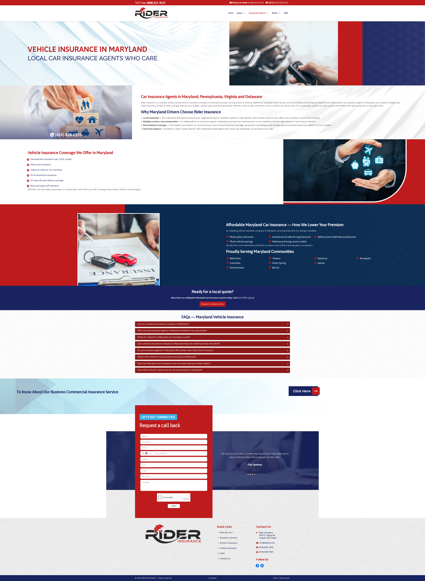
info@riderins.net (248, 2)
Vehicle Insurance (228, 548)
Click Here (301, 391)
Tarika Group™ (284, 578)
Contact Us (225, 558)
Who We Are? (226, 532)
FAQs (222, 553)
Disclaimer (213, 578)
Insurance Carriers (228, 538)
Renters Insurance (228, 543)
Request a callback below (212, 304)
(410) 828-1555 (278, 2)
